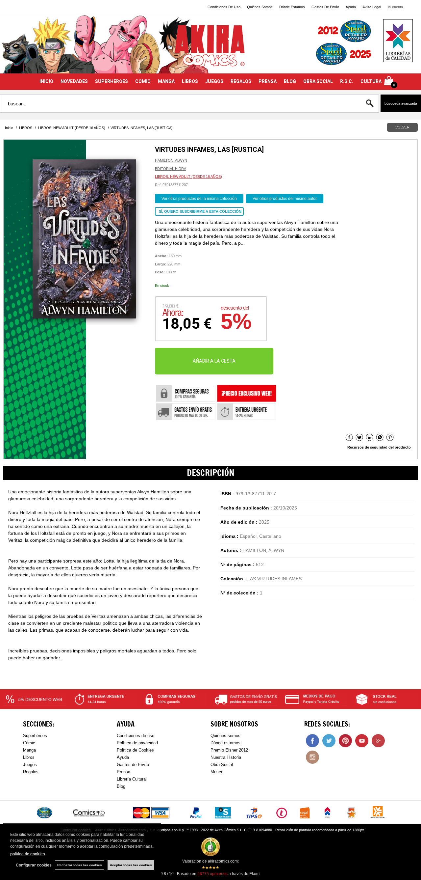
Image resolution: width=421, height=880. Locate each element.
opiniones (212, 873)
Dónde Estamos (292, 7)
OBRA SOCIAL (318, 81)
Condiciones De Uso (224, 7)
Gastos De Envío (325, 7)
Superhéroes (35, 735)
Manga (29, 750)
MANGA (166, 81)
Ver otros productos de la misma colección (199, 198)
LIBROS (190, 81)
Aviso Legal (371, 7)
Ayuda (351, 7)
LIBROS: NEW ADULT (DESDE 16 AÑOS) (188, 177)
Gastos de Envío (133, 764)
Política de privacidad (137, 742)
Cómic (29, 742)
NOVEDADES (74, 81)
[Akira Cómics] (210, 48)
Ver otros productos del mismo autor (285, 198)
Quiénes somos (225, 735)
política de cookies (27, 854)
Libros (29, 757)
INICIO (46, 81)
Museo (216, 771)
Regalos (30, 771)
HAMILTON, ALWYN (171, 160)
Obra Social (221, 764)
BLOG (290, 81)
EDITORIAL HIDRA (170, 169)
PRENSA (268, 81)
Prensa (123, 771)
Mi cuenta (395, 7)
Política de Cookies (135, 750)
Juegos (30, 764)
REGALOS (241, 81)
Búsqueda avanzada (400, 103)
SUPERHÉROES (111, 81)
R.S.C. (346, 81)
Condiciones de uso (135, 735)
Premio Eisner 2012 (229, 750)
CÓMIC (143, 81)
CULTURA (371, 81)
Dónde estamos (225, 742)
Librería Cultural (132, 779)
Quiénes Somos (260, 7)
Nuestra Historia (225, 757)
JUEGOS (214, 81)
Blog (121, 786)
